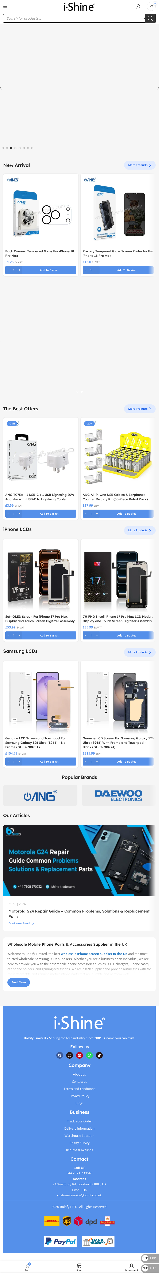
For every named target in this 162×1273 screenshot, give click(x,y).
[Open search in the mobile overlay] (79, 18)
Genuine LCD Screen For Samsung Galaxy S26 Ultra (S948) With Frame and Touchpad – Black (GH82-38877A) (118, 742)
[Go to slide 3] (11, 148)
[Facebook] (59, 1055)
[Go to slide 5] (20, 148)
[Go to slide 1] (3, 148)
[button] (40, 270)
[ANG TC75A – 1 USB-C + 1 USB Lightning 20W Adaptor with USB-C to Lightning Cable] (40, 455)
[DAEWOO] (119, 795)
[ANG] (40, 795)
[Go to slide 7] (28, 148)
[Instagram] (69, 1055)
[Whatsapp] (89, 1055)
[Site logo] (79, 6)
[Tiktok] (99, 1055)
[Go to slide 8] (32, 148)
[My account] (138, 6)
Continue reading (21, 923)
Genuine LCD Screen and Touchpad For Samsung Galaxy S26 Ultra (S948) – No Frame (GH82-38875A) (35, 742)
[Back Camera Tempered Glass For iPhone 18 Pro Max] (40, 211)
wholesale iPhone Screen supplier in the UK (94, 954)
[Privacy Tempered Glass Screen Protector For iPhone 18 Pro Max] (118, 211)
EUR (149, 1268)
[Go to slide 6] (24, 148)
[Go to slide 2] (7, 148)
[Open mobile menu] (5, 6)
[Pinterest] (79, 1055)
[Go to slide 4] (15, 148)
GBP (149, 1258)
